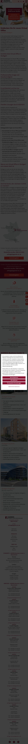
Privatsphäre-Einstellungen (14, 383)
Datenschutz (11, 386)
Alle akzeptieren (14, 377)
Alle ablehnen (14, 380)
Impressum (17, 386)
